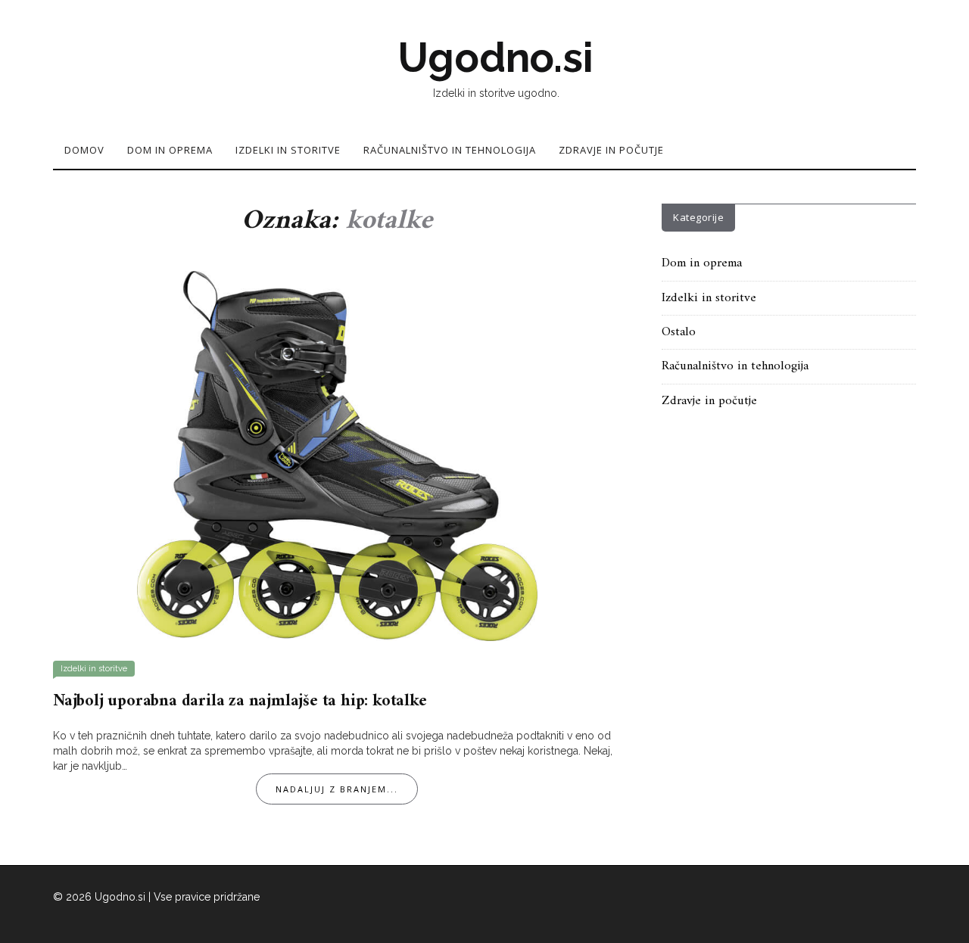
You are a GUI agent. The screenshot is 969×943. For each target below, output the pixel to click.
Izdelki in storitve (288, 150)
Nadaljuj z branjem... (337, 789)
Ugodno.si (495, 57)
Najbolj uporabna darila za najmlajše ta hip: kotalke (240, 701)
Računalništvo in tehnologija (449, 150)
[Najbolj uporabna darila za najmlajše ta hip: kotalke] (337, 455)
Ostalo (679, 332)
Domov (84, 150)
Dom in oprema (170, 150)
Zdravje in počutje (611, 150)
